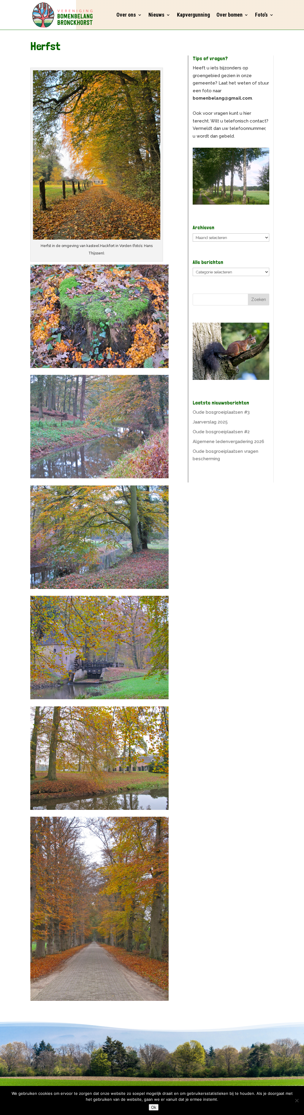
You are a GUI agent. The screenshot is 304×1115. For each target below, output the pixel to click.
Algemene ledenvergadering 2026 (228, 441)
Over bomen (229, 15)
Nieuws (156, 15)
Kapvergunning (193, 15)
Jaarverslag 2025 (210, 422)
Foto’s (261, 15)
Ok (153, 1107)
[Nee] (297, 1100)
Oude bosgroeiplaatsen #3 (221, 412)
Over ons (126, 15)
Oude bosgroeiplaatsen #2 (221, 431)
